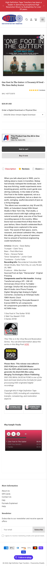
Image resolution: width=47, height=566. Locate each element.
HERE (26, 344)
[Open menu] (42, 19)
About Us (6, 491)
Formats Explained (9, 503)
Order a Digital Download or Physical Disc (19, 110)
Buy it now (23, 156)
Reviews (26, 169)
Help (4, 506)
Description (10, 169)
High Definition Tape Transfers (19, 563)
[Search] (26, 19)
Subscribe (38, 530)
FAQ (3, 500)
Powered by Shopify (37, 563)
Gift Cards (6, 494)
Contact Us (6, 497)
